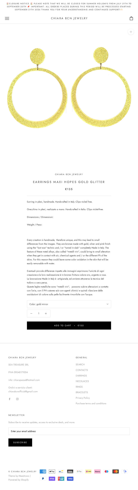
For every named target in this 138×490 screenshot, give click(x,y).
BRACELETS (82, 392)
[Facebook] (9, 399)
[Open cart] (131, 18)
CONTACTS (82, 370)
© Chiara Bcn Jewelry (22, 471)
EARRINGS (81, 375)
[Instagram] (17, 399)
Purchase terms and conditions (91, 403)
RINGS (79, 386)
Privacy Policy (83, 398)
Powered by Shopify (18, 479)
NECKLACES (82, 381)
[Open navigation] (7, 18)
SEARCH (80, 364)
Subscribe (20, 442)
